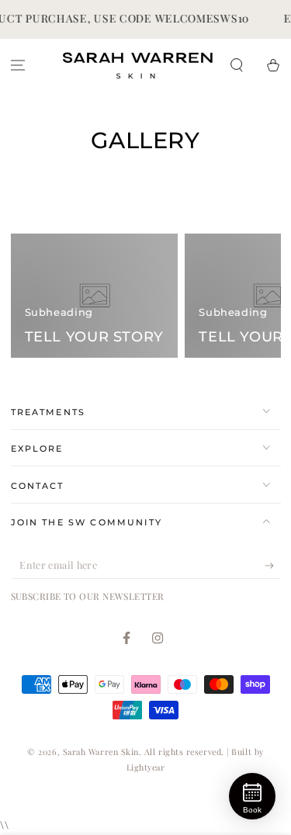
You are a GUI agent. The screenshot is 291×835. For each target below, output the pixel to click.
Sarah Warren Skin (101, 751)
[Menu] (18, 65)
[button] (236, 65)
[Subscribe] (273, 565)
